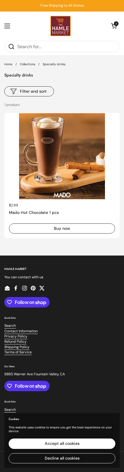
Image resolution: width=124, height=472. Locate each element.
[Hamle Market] (60, 26)
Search (10, 325)
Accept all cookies (62, 443)
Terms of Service (18, 352)
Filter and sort (33, 91)
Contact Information (21, 331)
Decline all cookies (62, 458)
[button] (114, 26)
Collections (27, 64)
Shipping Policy (16, 347)
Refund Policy (15, 341)
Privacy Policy (15, 336)
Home (8, 64)
